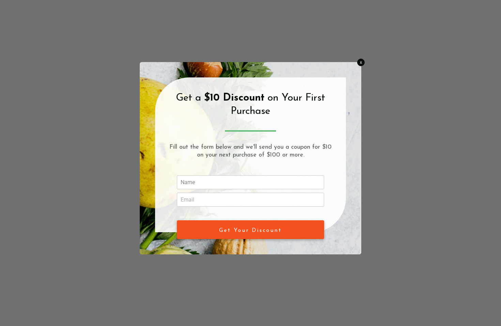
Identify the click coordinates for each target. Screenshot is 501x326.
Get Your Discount (250, 230)
